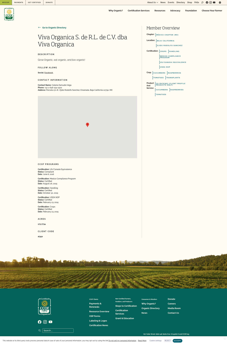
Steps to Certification (126, 306)
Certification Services (139, 10)
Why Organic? (116, 10)
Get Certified (34, 2)
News (163, 2)
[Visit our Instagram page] (210, 2)
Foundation (191, 10)
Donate (49, 2)
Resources (160, 10)
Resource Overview (99, 311)
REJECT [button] (168, 341)
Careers (172, 303)
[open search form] (202, 2)
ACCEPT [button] (177, 341)
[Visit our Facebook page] (207, 2)
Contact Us (173, 313)
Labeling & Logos (98, 320)
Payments (18, 2)
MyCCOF (5, 2)
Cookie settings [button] (156, 341)
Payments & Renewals (95, 305)
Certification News (98, 325)
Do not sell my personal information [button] (122, 341)
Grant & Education (124, 318)
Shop (189, 2)
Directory (181, 2)
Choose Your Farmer (212, 10)
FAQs (196, 2)
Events (171, 2)
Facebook (48, 73)
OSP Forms (94, 316)
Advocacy (175, 10)
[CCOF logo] (9, 12)
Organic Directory (151, 308)
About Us (151, 2)
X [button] (224, 338)
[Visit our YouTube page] (214, 2)
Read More (142, 341)
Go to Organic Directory (54, 27)
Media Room (174, 308)
